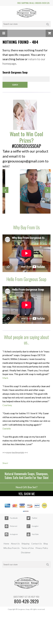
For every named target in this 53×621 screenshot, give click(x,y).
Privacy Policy (41, 548)
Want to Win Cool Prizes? (26, 137)
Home (6, 543)
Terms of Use (27, 548)
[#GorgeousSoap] (26, 115)
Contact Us (36, 543)
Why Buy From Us (11, 548)
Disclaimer (25, 552)
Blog (46, 543)
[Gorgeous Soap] (26, 13)
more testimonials (15, 452)
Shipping (25, 543)
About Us (15, 543)
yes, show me (26, 494)
